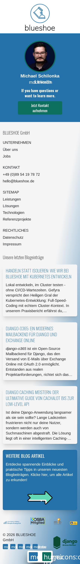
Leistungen (12, 199)
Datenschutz (13, 237)
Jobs (7, 156)
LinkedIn (40, 82)
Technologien (13, 213)
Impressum (12, 244)
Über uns (10, 150)
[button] (40, 108)
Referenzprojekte (17, 219)
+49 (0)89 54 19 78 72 (21, 174)
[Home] (40, 17)
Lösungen (11, 206)
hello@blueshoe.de (18, 181)
